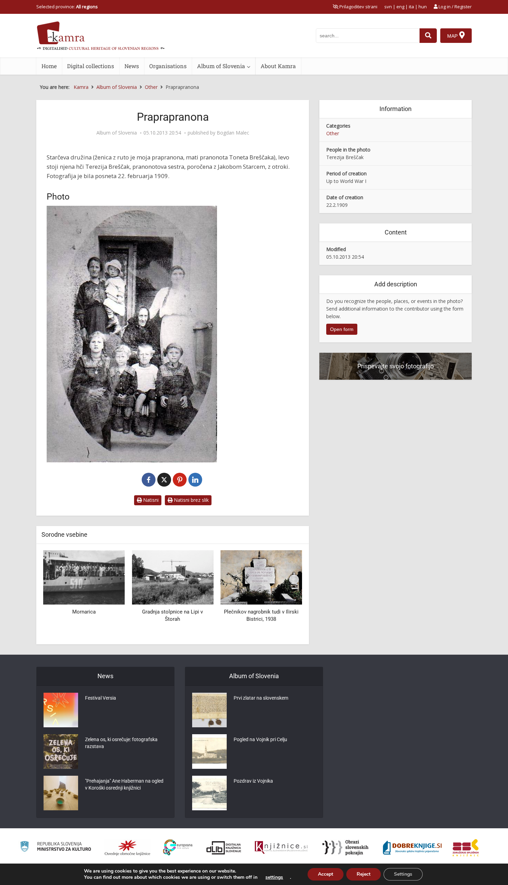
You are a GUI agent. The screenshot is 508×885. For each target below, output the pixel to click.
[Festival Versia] (61, 710)
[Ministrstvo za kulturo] (55, 847)
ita (411, 6)
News (131, 66)
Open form (342, 329)
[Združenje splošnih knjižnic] (466, 847)
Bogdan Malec (233, 133)
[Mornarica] (84, 577)
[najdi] (428, 35)
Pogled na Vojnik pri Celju (260, 739)
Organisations (168, 66)
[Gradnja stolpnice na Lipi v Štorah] (172, 577)
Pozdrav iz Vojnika (253, 781)
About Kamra (278, 66)
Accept (325, 874)
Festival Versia (100, 698)
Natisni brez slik (190, 500)
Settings (403, 874)
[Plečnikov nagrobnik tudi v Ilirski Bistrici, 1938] (261, 577)
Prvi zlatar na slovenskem (261, 698)
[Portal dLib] (224, 847)
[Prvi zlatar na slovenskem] (209, 710)
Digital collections (90, 66)
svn (388, 6)
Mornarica (84, 612)
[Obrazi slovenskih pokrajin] (345, 847)
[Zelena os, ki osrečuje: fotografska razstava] (61, 751)
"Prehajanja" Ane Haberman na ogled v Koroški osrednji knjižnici (124, 784)
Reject (363, 874)
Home (49, 66)
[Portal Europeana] (178, 847)
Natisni (150, 500)
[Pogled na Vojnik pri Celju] (209, 751)
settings (274, 877)
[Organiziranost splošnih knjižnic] (127, 847)
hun (422, 6)
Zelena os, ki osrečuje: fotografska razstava (121, 743)
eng (400, 6)
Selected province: (67, 6)
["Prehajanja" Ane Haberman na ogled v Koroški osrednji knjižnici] (61, 793)
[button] (284, 594)
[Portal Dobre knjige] (412, 848)
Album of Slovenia (221, 66)
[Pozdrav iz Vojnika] (209, 793)
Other (332, 133)
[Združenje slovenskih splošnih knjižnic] (281, 848)
